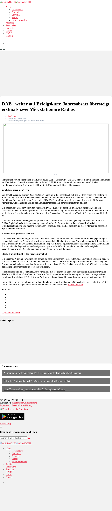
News (8, 7)
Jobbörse (10, 22)
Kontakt (9, 36)
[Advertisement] (56, 74)
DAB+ (9, 30)
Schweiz (16, 15)
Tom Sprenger (12, 116)
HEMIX (16, 312)
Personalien (11, 25)
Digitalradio (7, 312)
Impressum (5, 405)
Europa (15, 17)
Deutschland (17, 9)
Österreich (16, 12)
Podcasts (10, 28)
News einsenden (19, 20)
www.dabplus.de (75, 284)
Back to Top (5, 423)
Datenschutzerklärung (22, 405)
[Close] (1, 441)
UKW (9, 33)
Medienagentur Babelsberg (24, 402)
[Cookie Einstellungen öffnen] (22, 509)
